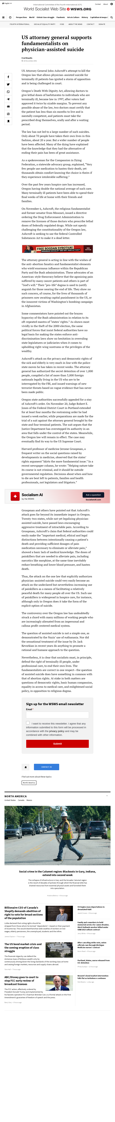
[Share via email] (8, 106)
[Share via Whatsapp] (8, 91)
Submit (57, 743)
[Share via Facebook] (8, 77)
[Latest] (10, 18)
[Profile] (112, 4)
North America (29, 783)
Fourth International (19, 24)
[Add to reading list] (8, 121)
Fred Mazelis (27, 58)
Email (29, 709)
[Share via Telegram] (8, 99)
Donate (102, 24)
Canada (21, 800)
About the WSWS (75, 24)
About (105, 4)
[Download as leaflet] (8, 113)
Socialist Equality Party (44, 24)
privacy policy (56, 731)
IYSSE (62, 24)
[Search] (111, 18)
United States (10, 800)
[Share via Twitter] (8, 84)
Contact (98, 4)
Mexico (29, 800)
